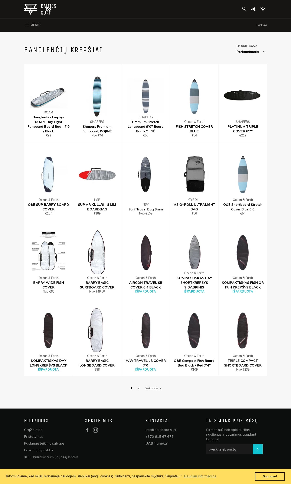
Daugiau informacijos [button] (200, 476)
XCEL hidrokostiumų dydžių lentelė (51, 457)
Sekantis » (153, 388)
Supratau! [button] (270, 476)
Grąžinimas (33, 429)
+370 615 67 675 (160, 436)
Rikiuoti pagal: (246, 46)
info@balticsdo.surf (161, 429)
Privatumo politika (38, 450)
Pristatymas (33, 436)
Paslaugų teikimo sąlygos (44, 443)
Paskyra (261, 25)
